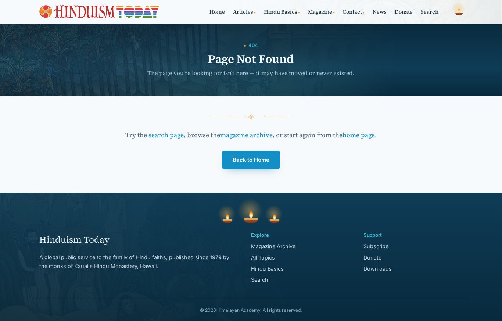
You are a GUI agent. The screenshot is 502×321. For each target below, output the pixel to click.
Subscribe (375, 246)
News (380, 11)
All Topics (263, 257)
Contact (354, 11)
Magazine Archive (273, 246)
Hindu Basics (282, 11)
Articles (244, 11)
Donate (404, 11)
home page (359, 135)
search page (166, 135)
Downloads (377, 268)
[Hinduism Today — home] (99, 11)
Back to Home (251, 160)
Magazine (321, 11)
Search (429, 11)
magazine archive (246, 135)
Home (217, 11)
